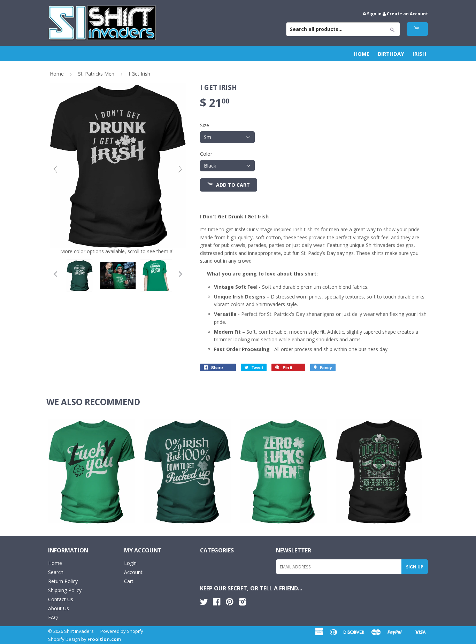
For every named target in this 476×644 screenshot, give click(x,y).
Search (55, 572)
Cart (128, 581)
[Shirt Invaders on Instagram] (242, 603)
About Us (58, 608)
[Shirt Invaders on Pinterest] (229, 603)
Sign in (374, 13)
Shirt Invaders (79, 631)
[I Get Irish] (79, 275)
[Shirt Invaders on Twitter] (204, 603)
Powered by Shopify (121, 631)
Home (361, 53)
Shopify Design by (84, 639)
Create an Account (407, 13)
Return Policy (63, 581)
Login (130, 563)
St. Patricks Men (96, 73)
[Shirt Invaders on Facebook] (217, 603)
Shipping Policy (65, 590)
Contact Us (60, 599)
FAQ (53, 617)
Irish (419, 53)
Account (133, 572)
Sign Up (414, 567)
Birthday (391, 53)
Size (204, 125)
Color (206, 153)
